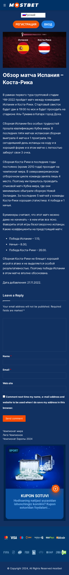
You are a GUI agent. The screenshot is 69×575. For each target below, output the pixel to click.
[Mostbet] (24, 5)
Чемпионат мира (13, 431)
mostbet (57, 568)
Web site (8, 383)
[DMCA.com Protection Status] (63, 552)
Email (7, 369)
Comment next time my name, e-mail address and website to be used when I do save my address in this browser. (34, 402)
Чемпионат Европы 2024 (17, 438)
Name (7, 356)
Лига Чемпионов (13, 434)
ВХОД (48, 24)
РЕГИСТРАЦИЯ (26, 24)
